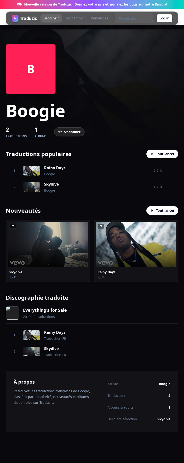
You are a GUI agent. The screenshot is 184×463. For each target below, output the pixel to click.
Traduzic (28, 18)
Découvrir (51, 18)
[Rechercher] (148, 18)
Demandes (99, 18)
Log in (164, 18)
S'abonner (72, 131)
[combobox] (129, 18)
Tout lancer (165, 154)
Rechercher (75, 18)
